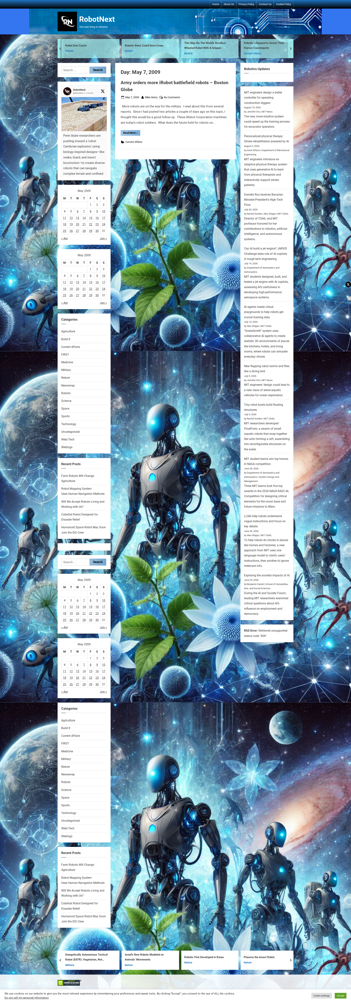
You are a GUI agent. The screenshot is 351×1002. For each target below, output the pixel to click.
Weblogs (66, 447)
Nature (65, 377)
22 (90, 224)
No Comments (172, 98)
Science (66, 401)
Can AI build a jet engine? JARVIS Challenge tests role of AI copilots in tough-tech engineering (265, 254)
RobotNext (97, 19)
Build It (69, 53)
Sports (65, 416)
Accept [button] (340, 995)
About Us (229, 4)
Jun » (103, 238)
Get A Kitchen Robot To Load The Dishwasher (264, 957)
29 (90, 231)
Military (188, 50)
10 (103, 211)
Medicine (67, 362)
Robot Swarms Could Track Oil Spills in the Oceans (267, 46)
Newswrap (68, 385)
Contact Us (265, 4)
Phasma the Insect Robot (140, 957)
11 (64, 218)
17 (103, 218)
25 (64, 231)
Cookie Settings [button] (322, 995)
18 (64, 224)
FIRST (65, 354)
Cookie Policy (283, 4)
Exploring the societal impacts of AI (267, 575)
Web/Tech (67, 439)
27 (77, 231)
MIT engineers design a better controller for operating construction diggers (263, 98)
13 (77, 218)
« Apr (64, 238)
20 (77, 224)
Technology (68, 424)
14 (84, 218)
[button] (84, 149)
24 (103, 224)
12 (71, 218)
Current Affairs (133, 53)
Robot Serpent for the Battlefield (203, 45)
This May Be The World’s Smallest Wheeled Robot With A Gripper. (86, 46)
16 (97, 218)
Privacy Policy (246, 4)
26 (71, 231)
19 (71, 224)
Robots (248, 53)
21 (84, 224)
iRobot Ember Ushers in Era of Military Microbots (207, 957)
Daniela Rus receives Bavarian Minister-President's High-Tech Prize (263, 200)
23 (97, 224)
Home (215, 4)
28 (84, 231)
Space (65, 408)
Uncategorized (70, 432)
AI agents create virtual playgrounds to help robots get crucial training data (263, 312)
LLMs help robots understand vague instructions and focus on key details (265, 521)
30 (97, 231)
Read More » (131, 133)
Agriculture (68, 331)
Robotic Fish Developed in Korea (85, 957)
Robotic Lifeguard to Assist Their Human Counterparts (145, 46)
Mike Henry (151, 97)
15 (90, 218)
